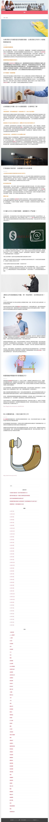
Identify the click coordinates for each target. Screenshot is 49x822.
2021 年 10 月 (12, 533)
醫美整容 (11, 791)
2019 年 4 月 (12, 616)
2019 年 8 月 (12, 605)
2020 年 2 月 (12, 588)
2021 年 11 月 (12, 531)
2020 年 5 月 (12, 579)
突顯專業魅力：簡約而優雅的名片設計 (17, 504)
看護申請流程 (12, 746)
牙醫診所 (11, 740)
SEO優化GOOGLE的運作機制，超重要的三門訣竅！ (20, 211)
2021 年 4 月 (12, 551)
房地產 (11, 717)
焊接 (10, 737)
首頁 (24, 12)
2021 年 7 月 (12, 542)
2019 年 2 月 (12, 622)
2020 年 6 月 (12, 576)
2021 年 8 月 (12, 539)
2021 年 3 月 (12, 553)
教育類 (11, 723)
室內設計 (11, 686)
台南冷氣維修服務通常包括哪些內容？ (17, 498)
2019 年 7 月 (12, 608)
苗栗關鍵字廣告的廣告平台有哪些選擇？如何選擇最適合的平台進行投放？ (23, 501)
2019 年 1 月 (12, 625)
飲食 (10, 803)
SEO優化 (32, 217)
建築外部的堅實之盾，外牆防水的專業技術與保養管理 (20, 495)
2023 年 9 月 (12, 516)
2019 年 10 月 (12, 599)
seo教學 (11, 637)
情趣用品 (11, 714)
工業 (10, 697)
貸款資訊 (11, 780)
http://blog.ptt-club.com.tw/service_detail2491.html (13, 406)
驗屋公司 (15, 141)
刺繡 (10, 657)
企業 (10, 646)
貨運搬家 (11, 777)
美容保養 (11, 763)
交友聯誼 (11, 643)
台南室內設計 (12, 669)
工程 (10, 700)
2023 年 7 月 (12, 522)
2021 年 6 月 (12, 545)
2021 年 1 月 (12, 559)
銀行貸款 (11, 800)
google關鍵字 (12, 635)
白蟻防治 (11, 743)
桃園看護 (10, 380)
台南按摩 (11, 672)
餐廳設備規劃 (12, 805)
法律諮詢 (11, 731)
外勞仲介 (11, 683)
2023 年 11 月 (12, 514)
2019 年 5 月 (12, 613)
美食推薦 (11, 766)
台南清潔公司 (12, 63)
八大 (10, 652)
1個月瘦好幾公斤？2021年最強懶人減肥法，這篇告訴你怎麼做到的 (24, 6)
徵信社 (11, 711)
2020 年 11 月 (12, 565)
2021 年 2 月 (12, 556)
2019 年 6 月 (12, 610)
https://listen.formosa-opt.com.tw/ (10, 475)
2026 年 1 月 (12, 511)
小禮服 (11, 692)
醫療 (10, 788)
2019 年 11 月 (12, 596)
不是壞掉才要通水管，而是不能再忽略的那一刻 (18, 492)
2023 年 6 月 (12, 525)
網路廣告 (11, 757)
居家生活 (11, 694)
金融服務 (11, 797)
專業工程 (11, 689)
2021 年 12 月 (12, 528)
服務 (10, 726)
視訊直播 (11, 771)
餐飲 (10, 808)
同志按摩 (11, 680)
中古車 (11, 640)
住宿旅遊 (11, 649)
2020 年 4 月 (12, 582)
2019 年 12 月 (12, 593)
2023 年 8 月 (12, 519)
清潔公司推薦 (12, 734)
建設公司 (11, 706)
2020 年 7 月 (12, 573)
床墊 (10, 703)
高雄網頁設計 (12, 811)
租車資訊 (11, 749)
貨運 (10, 774)
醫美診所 (11, 794)
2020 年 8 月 (12, 571)
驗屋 (21, 127)
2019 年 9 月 (12, 602)
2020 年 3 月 (12, 585)
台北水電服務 (12, 666)
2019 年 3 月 (12, 619)
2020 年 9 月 (12, 568)
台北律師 (11, 663)
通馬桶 (11, 783)
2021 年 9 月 (12, 536)
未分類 (11, 729)
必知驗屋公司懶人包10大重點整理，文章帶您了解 (20, 106)
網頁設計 (11, 760)
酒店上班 (11, 786)
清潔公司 (5, 82)
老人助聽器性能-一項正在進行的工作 (16, 414)
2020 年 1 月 (12, 590)
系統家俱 (17, 199)
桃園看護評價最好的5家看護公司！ (15, 375)
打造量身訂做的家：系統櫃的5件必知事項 (17, 168)
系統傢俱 (11, 754)
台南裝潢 (11, 677)
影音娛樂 (11, 709)
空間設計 (11, 751)
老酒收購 (11, 768)
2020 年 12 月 (12, 562)
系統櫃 (43, 189)
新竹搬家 (40, 350)
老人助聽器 (5, 419)
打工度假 (11, 720)
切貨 (10, 655)
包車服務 (11, 660)
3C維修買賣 (12, 632)
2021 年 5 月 (12, 548)
